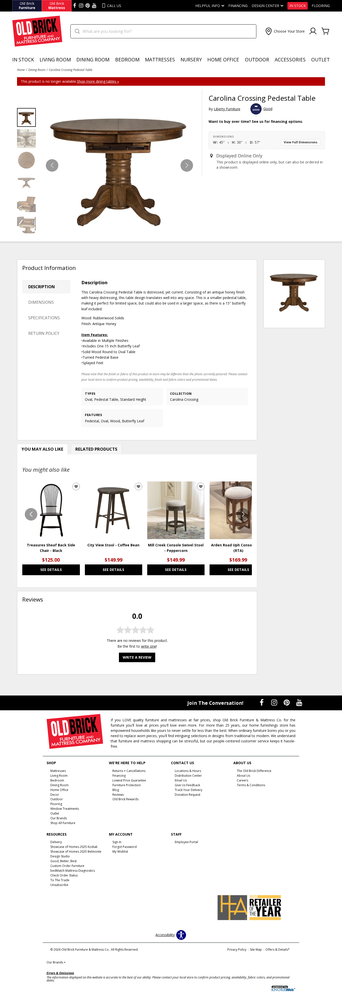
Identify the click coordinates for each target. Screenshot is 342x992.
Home (21, 70)
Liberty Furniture (227, 109)
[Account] (313, 31)
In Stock (297, 6)
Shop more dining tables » (98, 81)
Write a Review (137, 657)
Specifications (44, 318)
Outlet (320, 59)
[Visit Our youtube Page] (94, 6)
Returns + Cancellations (128, 771)
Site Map (256, 949)
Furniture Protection (126, 785)
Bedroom (127, 59)
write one (148, 646)
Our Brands (56, 962)
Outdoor (257, 59)
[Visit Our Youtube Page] (299, 702)
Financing (238, 6)
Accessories (290, 59)
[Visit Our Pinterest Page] (287, 702)
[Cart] (325, 31)
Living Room (55, 59)
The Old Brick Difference (254, 771)
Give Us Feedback (187, 785)
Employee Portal (186, 842)
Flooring (321, 6)
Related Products (96, 449)
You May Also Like (42, 449)
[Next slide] (243, 514)
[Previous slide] (31, 514)
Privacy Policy (236, 949)
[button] (284, 31)
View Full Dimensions (300, 142)
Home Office (223, 59)
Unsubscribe (59, 885)
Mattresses (160, 59)
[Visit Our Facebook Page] (262, 702)
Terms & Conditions (251, 785)
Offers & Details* (277, 949)
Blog (115, 789)
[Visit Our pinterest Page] (88, 6)
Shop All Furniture (62, 823)
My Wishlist (120, 851)
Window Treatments (64, 809)
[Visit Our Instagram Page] (274, 702)
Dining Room (92, 59)
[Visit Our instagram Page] (81, 6)
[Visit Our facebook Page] (75, 6)
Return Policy (43, 333)
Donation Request (187, 794)
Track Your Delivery (188, 789)
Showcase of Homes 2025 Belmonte (75, 851)
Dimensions (41, 302)
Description (41, 286)
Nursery (191, 59)
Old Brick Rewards (125, 799)
